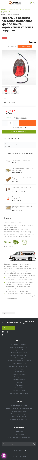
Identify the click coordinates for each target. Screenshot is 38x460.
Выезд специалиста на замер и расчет (19, 408)
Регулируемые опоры (19, 374)
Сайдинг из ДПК (19, 358)
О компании (19, 428)
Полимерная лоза (19, 379)
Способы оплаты (19, 422)
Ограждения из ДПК (19, 363)
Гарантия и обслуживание (19, 419)
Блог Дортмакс (19, 434)
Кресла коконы (9, 313)
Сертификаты (19, 432)
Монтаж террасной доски (19, 414)
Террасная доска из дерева (19, 352)
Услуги (19, 401)
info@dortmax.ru (10, 332)
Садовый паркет (19, 371)
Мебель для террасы (19, 377)
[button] (34, 68)
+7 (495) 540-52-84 (28, 322)
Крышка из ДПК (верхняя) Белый (22, 160)
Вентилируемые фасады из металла (19, 361)
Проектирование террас (19, 411)
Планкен (19, 382)
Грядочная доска (19, 390)
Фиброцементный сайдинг (19, 393)
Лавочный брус (19, 388)
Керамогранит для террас (19, 355)
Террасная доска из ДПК (19, 344)
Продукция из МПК (19, 350)
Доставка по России (19, 416)
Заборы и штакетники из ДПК (19, 366)
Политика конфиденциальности (19, 437)
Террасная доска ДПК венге (19, 347)
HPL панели (19, 385)
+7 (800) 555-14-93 (11, 322)
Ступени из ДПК (19, 369)
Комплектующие (19, 396)
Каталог (19, 340)
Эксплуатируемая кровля (19, 406)
